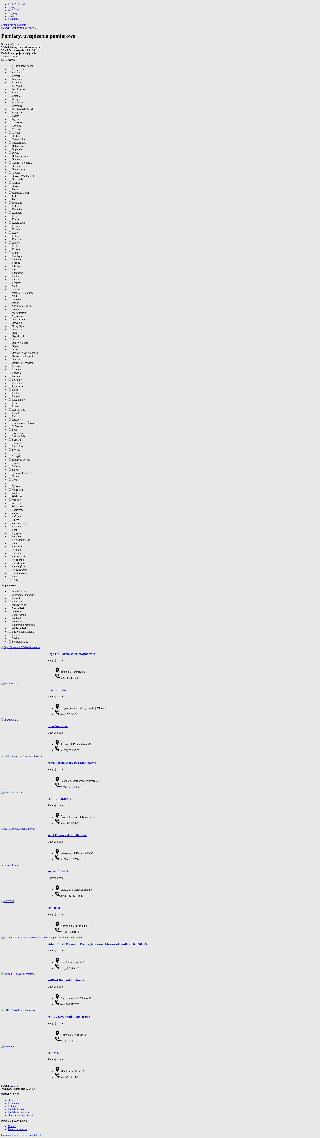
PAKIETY (14, 19)
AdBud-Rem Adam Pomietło (67, 980)
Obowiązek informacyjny (21, 1115)
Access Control (58, 871)
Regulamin (14, 1103)
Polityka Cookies (17, 1109)
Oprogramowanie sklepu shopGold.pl (21, 1135)
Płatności (13, 1106)
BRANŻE (13, 10)
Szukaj (11, 7)
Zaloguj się (7, 24)
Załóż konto (20, 24)
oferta (11, 16)
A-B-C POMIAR (59, 799)
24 (30, 50)
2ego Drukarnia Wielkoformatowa (71, 654)
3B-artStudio (57, 690)
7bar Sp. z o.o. (58, 726)
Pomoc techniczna (17, 1129)
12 (27, 50)
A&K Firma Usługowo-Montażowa (72, 762)
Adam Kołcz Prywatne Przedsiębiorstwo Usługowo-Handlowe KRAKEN (97, 944)
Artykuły (13, 13)
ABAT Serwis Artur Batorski (68, 835)
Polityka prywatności (19, 1112)
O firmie (12, 1100)
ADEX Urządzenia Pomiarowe (69, 1016)
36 (33, 50)
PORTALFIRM (16, 4)
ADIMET (54, 1053)
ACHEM (54, 908)
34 (18, 44)
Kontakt (12, 1126)
